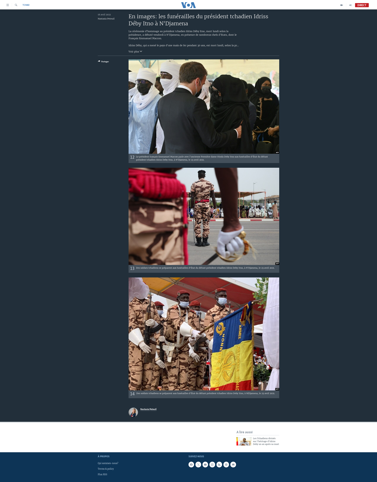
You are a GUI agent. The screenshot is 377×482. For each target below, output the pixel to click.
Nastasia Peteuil (106, 18)
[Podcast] (226, 464)
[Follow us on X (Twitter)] (198, 464)
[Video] (341, 5)
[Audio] (350, 5)
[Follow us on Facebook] (191, 464)
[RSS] (219, 464)
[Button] (103, 62)
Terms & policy (106, 469)
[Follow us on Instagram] (212, 464)
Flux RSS (102, 474)
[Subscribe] (233, 464)
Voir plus (134, 51)
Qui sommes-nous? (108, 463)
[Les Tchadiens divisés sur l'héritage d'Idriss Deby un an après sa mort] (244, 441)
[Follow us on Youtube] (205, 464)
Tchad (26, 5)
